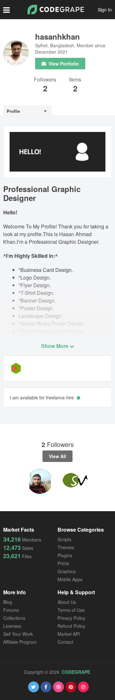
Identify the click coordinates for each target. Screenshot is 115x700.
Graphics (66, 571)
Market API (68, 634)
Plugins (64, 555)
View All (57, 456)
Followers (45, 80)
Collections (14, 618)
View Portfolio (63, 63)
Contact (65, 642)
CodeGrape (76, 672)
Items (75, 80)
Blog (7, 602)
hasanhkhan (57, 36)
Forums (11, 610)
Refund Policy (71, 626)
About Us (66, 602)
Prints (63, 563)
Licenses (12, 626)
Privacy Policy (71, 618)
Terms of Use (71, 610)
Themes (65, 547)
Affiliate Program (20, 642)
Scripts (64, 539)
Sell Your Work (18, 634)
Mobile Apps (69, 579)
